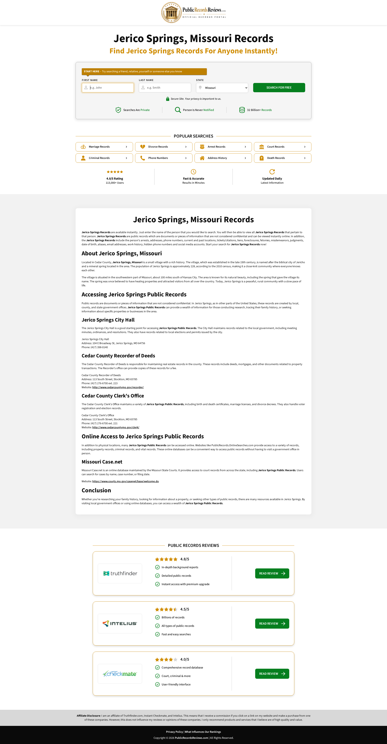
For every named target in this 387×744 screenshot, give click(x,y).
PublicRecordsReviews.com (191, 738)
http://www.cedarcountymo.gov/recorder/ (118, 387)
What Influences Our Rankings (203, 732)
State (200, 80)
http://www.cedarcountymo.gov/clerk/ (115, 427)
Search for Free (279, 87)
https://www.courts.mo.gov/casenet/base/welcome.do (125, 481)
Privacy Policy (174, 732)
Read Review (268, 573)
